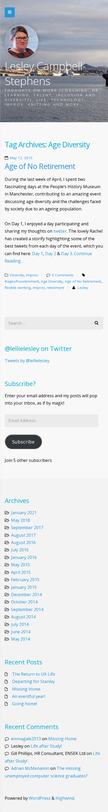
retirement (55, 287)
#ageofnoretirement (22, 281)
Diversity (17, 275)
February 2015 (25, 580)
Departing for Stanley (33, 681)
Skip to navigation (10, 12)
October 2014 (24, 602)
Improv (32, 275)
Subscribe (23, 442)
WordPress (40, 798)
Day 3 (66, 253)
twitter (60, 231)
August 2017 (23, 535)
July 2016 (20, 550)
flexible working (18, 287)
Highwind (65, 798)
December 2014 (26, 594)
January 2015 (24, 587)
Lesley (83, 287)
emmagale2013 (26, 739)
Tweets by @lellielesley (27, 360)
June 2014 (20, 632)
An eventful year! (28, 696)
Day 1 (37, 253)
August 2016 (23, 542)
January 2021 (24, 513)
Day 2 (50, 253)
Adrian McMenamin (30, 768)
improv (39, 287)
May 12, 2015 (21, 157)
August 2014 (23, 617)
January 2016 (24, 557)
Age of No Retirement (40, 166)
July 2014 (20, 624)
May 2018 (20, 520)
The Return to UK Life (33, 674)
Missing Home (26, 689)
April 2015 (21, 572)
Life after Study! (46, 746)
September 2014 (27, 609)
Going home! (24, 704)
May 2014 (20, 639)
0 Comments (63, 275)
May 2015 (20, 565)
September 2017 (27, 527)
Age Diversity (52, 281)
